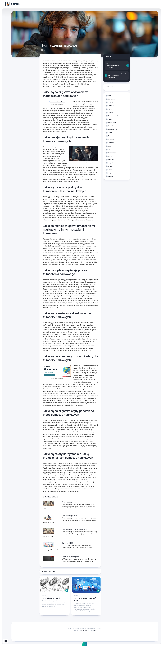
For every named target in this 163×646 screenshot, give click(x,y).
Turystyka (111, 159)
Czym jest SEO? (67, 543)
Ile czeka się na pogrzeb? (70, 557)
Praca (110, 132)
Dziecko (110, 102)
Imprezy (110, 112)
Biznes (44, 41)
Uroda (110, 166)
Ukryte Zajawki (112, 162)
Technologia (112, 152)
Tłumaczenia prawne (69, 502)
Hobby (110, 109)
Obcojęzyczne (112, 129)
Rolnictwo (111, 142)
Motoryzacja (112, 122)
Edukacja (111, 105)
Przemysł (111, 139)
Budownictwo (112, 99)
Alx (95, 630)
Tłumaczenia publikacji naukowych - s (75, 529)
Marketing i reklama (114, 115)
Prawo (110, 136)
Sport (109, 149)
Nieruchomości (112, 126)
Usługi (110, 169)
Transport (111, 156)
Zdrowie (110, 176)
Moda (110, 119)
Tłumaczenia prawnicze (70, 516)
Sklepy (110, 146)
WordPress (84, 630)
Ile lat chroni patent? (51, 598)
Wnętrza (110, 173)
